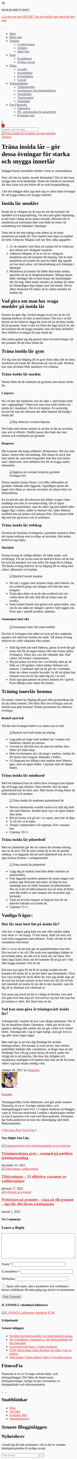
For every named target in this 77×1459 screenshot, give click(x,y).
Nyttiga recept (26, 62)
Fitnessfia (33, 1070)
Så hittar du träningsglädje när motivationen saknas (41, 1336)
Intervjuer (23, 51)
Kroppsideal (25, 72)
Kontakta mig (25, 115)
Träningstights (26, 87)
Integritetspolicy (19, 1418)
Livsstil (21, 69)
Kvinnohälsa (25, 76)
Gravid (21, 80)
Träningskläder (18, 83)
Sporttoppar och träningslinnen (36, 90)
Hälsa (13, 65)
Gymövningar (26, 44)
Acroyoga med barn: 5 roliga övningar (33, 1346)
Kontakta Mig (18, 1415)
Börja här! (15, 37)
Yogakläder (24, 94)
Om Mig (14, 1411)
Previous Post (12, 1130)
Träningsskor (25, 97)
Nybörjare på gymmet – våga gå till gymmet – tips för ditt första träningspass (37, 1201)
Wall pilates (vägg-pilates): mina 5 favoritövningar (40, 1357)
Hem (12, 33)
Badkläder (23, 101)
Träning (14, 40)
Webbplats (8, 1278)
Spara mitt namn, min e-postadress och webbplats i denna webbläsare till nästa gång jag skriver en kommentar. (38, 1288)
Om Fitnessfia (18, 104)
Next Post (28, 1130)
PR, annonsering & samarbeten (36, 111)
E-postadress (11, 1271)
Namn (7, 1264)
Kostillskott (24, 58)
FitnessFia (23, 108)
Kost (12, 55)
